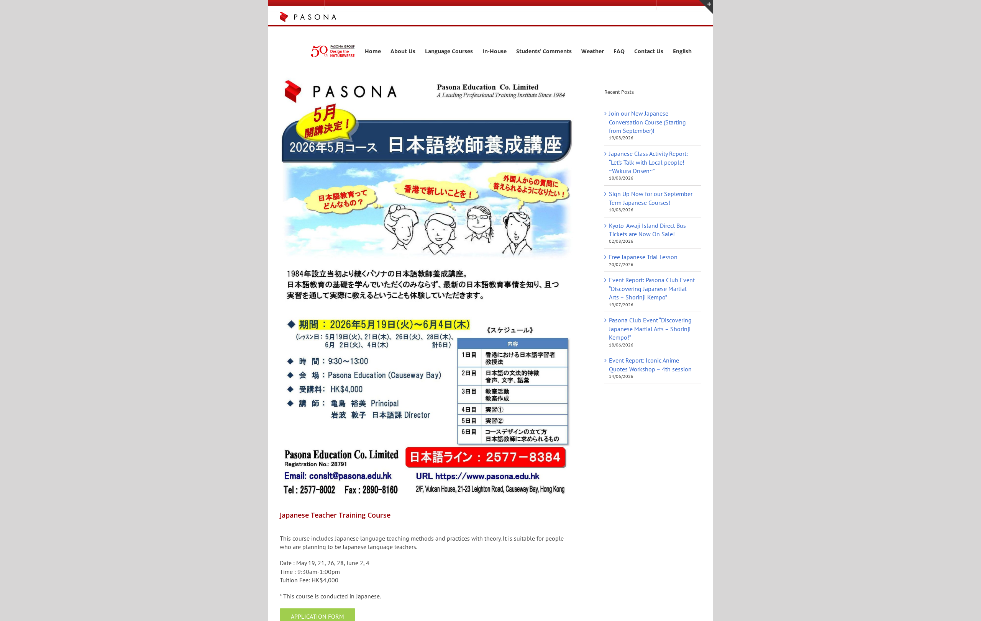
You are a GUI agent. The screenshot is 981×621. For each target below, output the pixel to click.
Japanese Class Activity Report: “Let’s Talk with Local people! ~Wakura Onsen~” (648, 162)
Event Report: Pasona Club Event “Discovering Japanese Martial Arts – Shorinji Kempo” (652, 288)
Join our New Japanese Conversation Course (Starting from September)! (647, 121)
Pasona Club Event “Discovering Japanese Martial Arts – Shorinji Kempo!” (650, 328)
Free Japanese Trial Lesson (643, 257)
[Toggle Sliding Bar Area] (706, 7)
